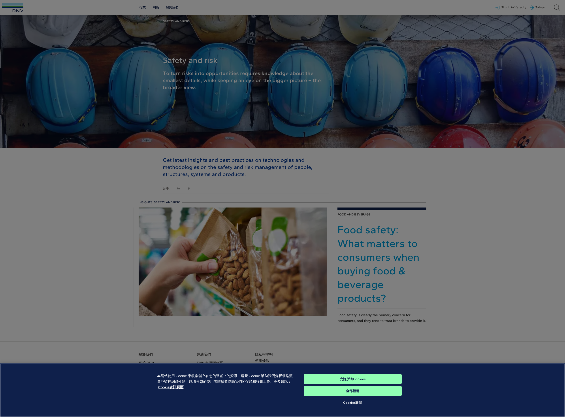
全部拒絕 (353, 391)
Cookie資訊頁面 (171, 387)
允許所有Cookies (353, 379)
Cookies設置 (352, 403)
